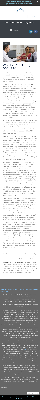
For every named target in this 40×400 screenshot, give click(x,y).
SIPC (25, 349)
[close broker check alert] (37, 1)
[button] (32, 16)
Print (6, 44)
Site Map (4, 387)
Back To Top (32, 393)
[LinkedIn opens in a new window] (31, 33)
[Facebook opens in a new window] (36, 33)
